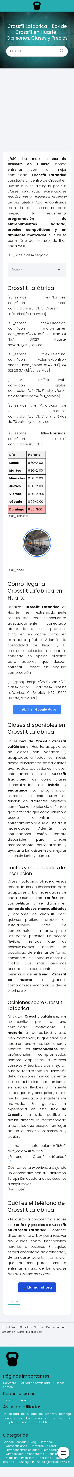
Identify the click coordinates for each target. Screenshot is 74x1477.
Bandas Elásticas (14, 1442)
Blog (33, 1442)
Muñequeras (35, 1454)
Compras (37, 1446)
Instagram (10, 1400)
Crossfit (52, 1446)
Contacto (9, 1383)
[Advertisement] (37, 111)
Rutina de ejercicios (45, 1462)
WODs (66, 1462)
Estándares (50, 1450)
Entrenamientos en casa (22, 1450)
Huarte (14, 1301)
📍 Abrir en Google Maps (37, 709)
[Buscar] (60, 49)
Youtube (26, 1400)
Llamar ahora (39, 1287)
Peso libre (27, 1458)
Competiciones (16, 1446)
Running (23, 1462)
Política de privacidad (35, 1383)
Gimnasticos (14, 1454)
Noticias (53, 1454)
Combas (46, 1442)
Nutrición (12, 1458)
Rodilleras (44, 1458)
